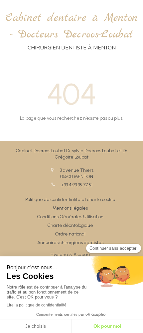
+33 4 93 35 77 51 (76, 185)
